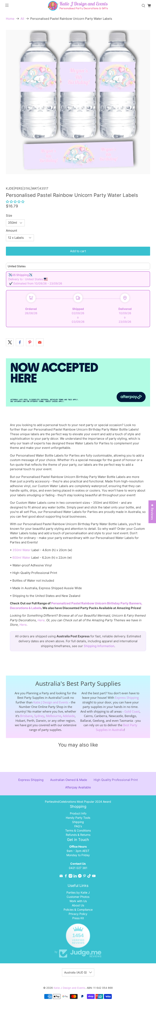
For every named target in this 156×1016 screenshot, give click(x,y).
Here (41, 620)
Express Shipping (127, 698)
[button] (15, 202)
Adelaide (69, 716)
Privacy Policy (78, 914)
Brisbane (26, 716)
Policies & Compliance (78, 909)
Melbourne (53, 716)
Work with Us (78, 901)
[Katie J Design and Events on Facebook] (66, 876)
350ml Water (21, 550)
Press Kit (78, 918)
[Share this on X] (10, 342)
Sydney (39, 716)
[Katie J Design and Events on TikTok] (89, 876)
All (22, 18)
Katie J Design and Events (50, 702)
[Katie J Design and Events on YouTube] (94, 876)
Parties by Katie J (78, 892)
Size (9, 215)
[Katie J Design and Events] (78, 6)
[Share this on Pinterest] (30, 342)
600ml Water (21, 557)
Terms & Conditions (78, 830)
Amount (11, 230)
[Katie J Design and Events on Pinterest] (84, 876)
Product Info (78, 813)
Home (10, 18)
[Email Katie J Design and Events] (61, 876)
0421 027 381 (78, 868)
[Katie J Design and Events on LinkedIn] (75, 876)
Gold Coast (132, 711)
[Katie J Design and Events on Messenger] (80, 876)
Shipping (78, 822)
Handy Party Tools (78, 817)
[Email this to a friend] (40, 342)
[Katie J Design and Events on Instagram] (70, 876)
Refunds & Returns (78, 834)
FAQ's (78, 826)
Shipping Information (99, 646)
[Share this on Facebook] (20, 342)
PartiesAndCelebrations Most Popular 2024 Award (78, 801)
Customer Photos (78, 896)
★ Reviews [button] (152, 512)
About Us (78, 905)
